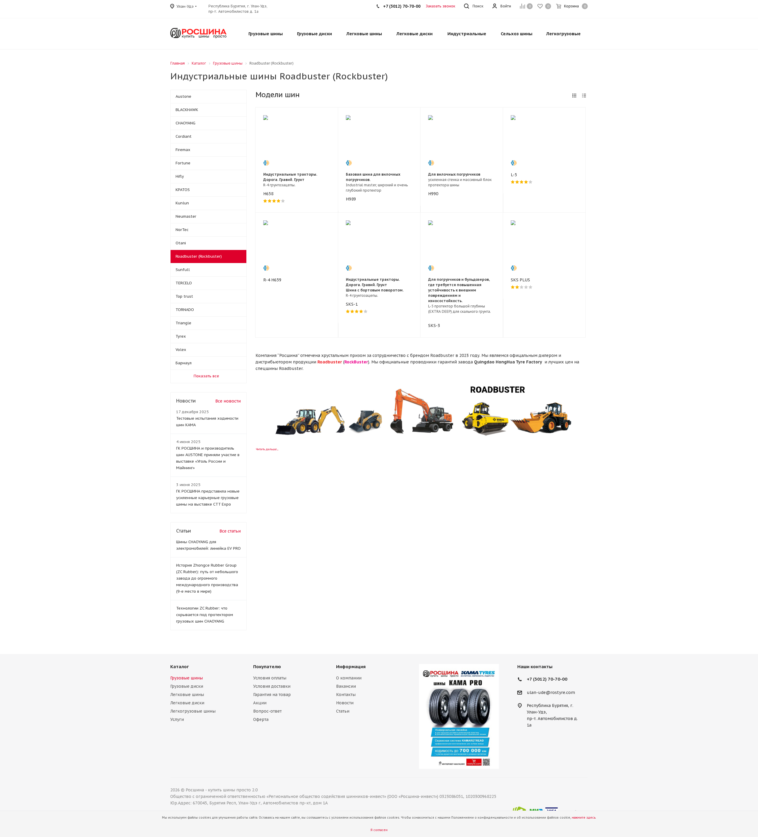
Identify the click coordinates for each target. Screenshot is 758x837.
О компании (349, 678)
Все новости (228, 401)
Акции (259, 702)
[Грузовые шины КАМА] (459, 716)
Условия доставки (271, 686)
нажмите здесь (583, 818)
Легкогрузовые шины (193, 711)
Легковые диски (187, 702)
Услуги (177, 719)
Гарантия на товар (272, 694)
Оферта (261, 719)
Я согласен (379, 830)
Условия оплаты (269, 678)
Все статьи (230, 531)
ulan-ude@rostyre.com (551, 692)
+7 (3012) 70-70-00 (547, 679)
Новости (345, 702)
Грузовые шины (186, 678)
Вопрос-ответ (267, 711)
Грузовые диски (186, 686)
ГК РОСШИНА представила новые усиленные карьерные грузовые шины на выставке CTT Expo (208, 498)
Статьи (342, 711)
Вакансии (346, 686)
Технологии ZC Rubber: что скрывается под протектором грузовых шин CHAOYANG (204, 615)
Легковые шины (187, 694)
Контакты (346, 694)
